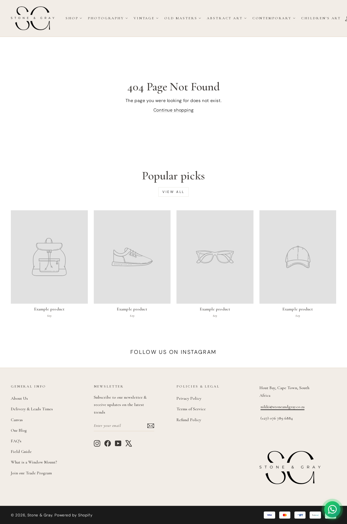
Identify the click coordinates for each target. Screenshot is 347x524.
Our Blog (19, 430)
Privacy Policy (188, 398)
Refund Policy (188, 420)
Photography (106, 18)
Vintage (144, 18)
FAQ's (16, 441)
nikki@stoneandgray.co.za (282, 406)
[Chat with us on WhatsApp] (332, 509)
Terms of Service (191, 409)
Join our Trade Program (31, 473)
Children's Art (321, 18)
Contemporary (271, 18)
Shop (72, 18)
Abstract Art (224, 18)
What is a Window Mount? (34, 462)
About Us (19, 398)
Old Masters (180, 18)
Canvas (17, 420)
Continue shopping (173, 110)
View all (173, 192)
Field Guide (21, 451)
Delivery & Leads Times (32, 409)
